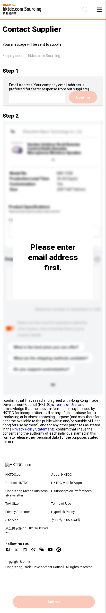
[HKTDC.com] (53, 467)
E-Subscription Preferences (71, 491)
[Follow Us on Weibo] (33, 549)
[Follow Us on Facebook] (7, 549)
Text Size (12, 503)
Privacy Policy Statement (32, 429)
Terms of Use (66, 405)
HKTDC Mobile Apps (66, 483)
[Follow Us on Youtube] (50, 549)
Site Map (12, 520)
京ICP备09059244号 (65, 520)
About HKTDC (61, 474)
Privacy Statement (18, 512)
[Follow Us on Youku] (58, 549)
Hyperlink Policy (63, 512)
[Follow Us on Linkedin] (24, 549)
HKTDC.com (14, 474)
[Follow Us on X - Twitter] (16, 549)
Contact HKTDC (16, 483)
